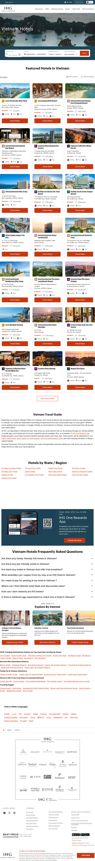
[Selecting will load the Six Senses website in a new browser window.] (23, 752)
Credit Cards (76, 9)
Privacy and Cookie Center (79, 820)
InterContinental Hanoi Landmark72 (47, 236)
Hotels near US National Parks (31, 674)
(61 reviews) (16, 289)
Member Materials (54, 826)
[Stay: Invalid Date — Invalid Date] (35, 54)
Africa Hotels (28, 691)
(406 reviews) (16, 334)
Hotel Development (32, 820)
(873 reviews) (49, 291)
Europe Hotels (5, 688)
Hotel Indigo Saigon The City (15, 236)
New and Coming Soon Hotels (39, 656)
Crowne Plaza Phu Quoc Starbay (80, 280)
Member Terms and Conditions (81, 812)
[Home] (3, 730)
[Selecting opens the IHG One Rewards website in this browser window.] (47, 799)
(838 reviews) (49, 245)
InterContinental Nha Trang (16, 191)
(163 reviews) (82, 156)
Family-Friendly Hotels (8, 674)
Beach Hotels (5, 665)
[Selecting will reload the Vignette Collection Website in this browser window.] (60, 752)
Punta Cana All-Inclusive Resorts (37, 668)
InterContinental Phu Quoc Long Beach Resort (48, 280)
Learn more (76, 842)
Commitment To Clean (56, 823)
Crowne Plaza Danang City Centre (48, 147)
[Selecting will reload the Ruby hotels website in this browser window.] (53, 764)
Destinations (39, 9)
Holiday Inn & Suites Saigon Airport (82, 193)
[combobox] (13, 55)
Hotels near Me (6, 681)
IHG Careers (29, 812)
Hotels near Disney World (77, 674)
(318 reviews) (82, 289)
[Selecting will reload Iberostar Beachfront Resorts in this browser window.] (73, 764)
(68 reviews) (48, 378)
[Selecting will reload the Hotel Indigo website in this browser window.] (22, 764)
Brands (67, 9)
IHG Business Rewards (55, 812)
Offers (47, 9)
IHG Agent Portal (31, 823)
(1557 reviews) (17, 201)
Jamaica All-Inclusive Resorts (11, 668)
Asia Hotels (16, 688)
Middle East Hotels (13, 691)
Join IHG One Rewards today (51, 438)
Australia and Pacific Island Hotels (36, 688)
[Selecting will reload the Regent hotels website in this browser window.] (35, 752)
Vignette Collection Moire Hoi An (81, 147)
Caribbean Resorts (19, 665)
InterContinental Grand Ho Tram (81, 236)
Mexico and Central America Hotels (64, 688)
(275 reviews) (49, 156)
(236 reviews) (49, 202)
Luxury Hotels (18, 681)
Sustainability (53, 820)
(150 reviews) (16, 245)
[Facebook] (4, 813)
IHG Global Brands (32, 818)
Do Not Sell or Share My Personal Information (81, 823)
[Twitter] (9, 813)
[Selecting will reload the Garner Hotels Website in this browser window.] (72, 777)
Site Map (74, 827)
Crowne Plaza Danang (46, 368)
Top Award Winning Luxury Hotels (76, 681)
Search (84, 53)
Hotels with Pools (60, 656)
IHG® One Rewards (88, 9)
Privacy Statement (62, 858)
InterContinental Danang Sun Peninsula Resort (80, 102)
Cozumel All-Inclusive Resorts (79, 665)
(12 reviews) (16, 110)
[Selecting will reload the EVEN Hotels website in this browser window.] (35, 777)
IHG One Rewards (79, 433)
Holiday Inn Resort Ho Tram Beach (49, 193)
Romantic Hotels (74, 656)
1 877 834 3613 (25, 836)
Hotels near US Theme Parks (55, 674)
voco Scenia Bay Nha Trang (16, 101)
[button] (89, 2)
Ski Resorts (86, 656)
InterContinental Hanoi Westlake (47, 326)
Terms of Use (75, 818)
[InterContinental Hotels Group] (8, 9)
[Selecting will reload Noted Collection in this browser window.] (32, 764)
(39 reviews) (48, 112)
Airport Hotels (5, 658)
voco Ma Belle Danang (14, 325)
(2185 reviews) (49, 335)
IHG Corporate (53, 828)
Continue (85, 855)
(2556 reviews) (82, 111)
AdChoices (74, 814)
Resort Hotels (17, 658)
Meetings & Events (57, 9)
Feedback (74, 830)
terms (42, 856)
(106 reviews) (82, 335)
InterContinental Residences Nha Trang (14, 280)
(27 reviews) (16, 379)
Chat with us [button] (9, 2)
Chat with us (30, 829)
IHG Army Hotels (54, 814)
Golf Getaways (40, 658)
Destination (9, 51)
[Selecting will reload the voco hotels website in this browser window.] (42, 764)
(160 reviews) (81, 245)
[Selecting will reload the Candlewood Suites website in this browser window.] (72, 789)
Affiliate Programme (32, 826)
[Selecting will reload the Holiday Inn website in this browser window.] (60, 777)
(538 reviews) (82, 202)
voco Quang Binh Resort (47, 101)
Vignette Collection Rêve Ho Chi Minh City (15, 370)
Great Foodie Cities (18, 656)
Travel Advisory (53, 817)
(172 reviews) (16, 158)
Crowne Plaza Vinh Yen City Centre (81, 326)
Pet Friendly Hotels (54, 681)
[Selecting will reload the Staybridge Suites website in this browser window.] (47, 789)
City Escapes (5, 656)
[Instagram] (14, 813)
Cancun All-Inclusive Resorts (56, 665)
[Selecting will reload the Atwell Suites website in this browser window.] (35, 789)
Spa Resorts (28, 658)
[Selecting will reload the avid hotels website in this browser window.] (23, 789)
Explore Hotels (30, 815)
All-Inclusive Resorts (35, 665)
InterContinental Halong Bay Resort (15, 147)
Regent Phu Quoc (78, 368)
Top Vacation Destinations (35, 681)
